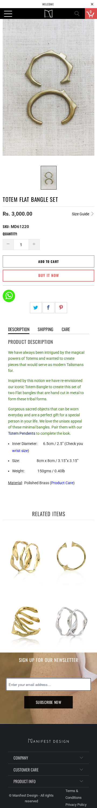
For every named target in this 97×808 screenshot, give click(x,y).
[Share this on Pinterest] (61, 308)
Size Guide (81, 214)
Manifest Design (25, 795)
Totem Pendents (21, 433)
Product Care (62, 483)
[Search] (79, 13)
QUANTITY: (10, 233)
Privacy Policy (75, 805)
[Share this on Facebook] (48, 308)
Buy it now (48, 275)
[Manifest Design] (48, 13)
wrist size (20, 450)
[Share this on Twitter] (36, 308)
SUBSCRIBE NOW (48, 702)
